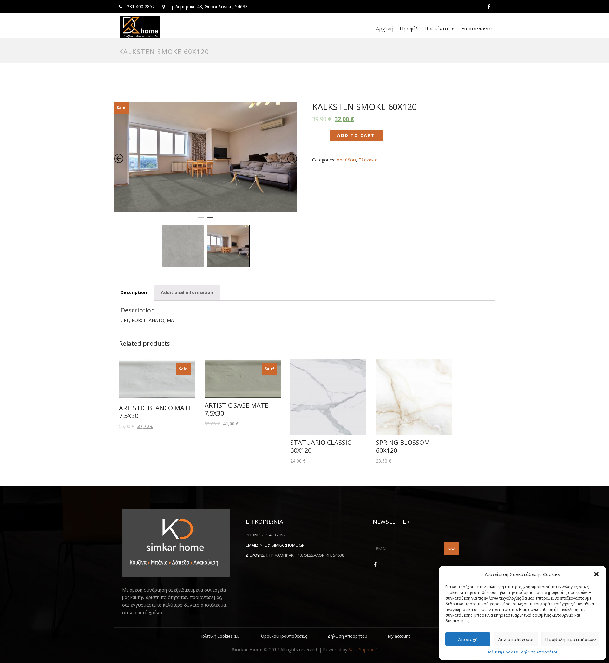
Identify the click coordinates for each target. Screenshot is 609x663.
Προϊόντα (436, 28)
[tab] (134, 273)
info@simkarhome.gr (281, 525)
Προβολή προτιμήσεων (570, 639)
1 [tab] (201, 200)
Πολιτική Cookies (502, 652)
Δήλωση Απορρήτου (540, 652)
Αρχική (384, 28)
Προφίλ (409, 28)
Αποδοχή (468, 639)
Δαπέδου (346, 160)
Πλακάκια (367, 160)
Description (134, 273)
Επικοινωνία (476, 28)
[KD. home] (140, 27)
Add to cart (356, 135)
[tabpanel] (205, 147)
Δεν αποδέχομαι (516, 639)
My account (399, 616)
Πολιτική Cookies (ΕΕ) (220, 616)
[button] (596, 574)
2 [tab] (210, 200)
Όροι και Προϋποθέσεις (284, 616)
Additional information (187, 273)
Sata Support (362, 630)
